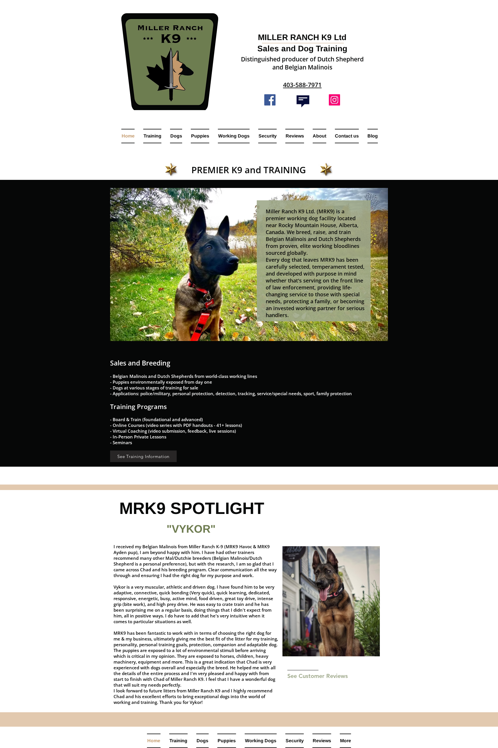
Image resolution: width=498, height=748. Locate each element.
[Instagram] (334, 99)
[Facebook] (270, 99)
